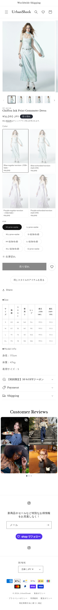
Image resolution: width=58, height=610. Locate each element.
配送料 (8, 121)
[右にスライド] (54, 100)
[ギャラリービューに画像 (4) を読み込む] (39, 99)
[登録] (47, 525)
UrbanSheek (25, 593)
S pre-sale (35, 249)
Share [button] (9, 289)
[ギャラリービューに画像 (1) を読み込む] (11, 99)
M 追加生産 (13, 242)
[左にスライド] (3, 100)
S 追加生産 (35, 235)
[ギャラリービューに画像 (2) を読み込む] (21, 99)
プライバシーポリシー (18, 598)
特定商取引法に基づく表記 (30, 603)
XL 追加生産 (14, 249)
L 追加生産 (33, 242)
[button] (6, 12)
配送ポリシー (46, 598)
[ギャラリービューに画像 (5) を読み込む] (48, 99)
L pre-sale (34, 227)
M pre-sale (13, 227)
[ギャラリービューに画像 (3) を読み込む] (30, 99)
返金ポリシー (39, 593)
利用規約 (34, 598)
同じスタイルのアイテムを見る (29, 280)
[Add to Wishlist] (52, 267)
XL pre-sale (14, 235)
